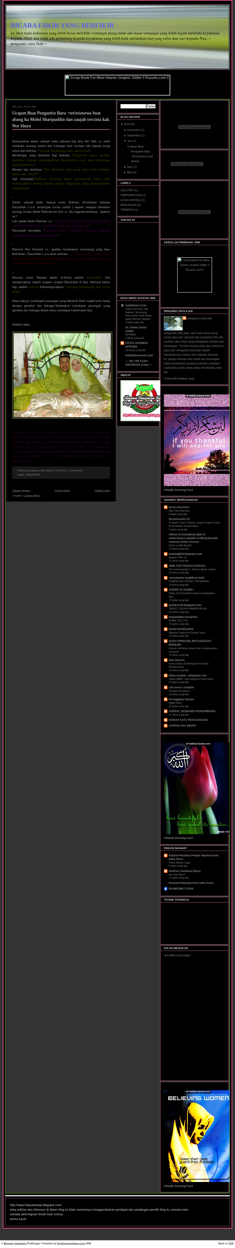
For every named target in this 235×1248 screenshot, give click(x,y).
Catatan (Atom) (31, 495)
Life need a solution (181, 687)
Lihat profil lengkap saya (179, 378)
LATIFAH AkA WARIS (182, 725)
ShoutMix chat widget (177, 955)
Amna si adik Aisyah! (180, 545)
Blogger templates (15, 1243)
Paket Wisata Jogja (179, 862)
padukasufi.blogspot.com (185, 605)
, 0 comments (75, 470)
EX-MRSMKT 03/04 (181, 888)
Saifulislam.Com (136, 305)
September (134, 135)
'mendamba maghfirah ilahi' (187, 577)
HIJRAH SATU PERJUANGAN (188, 720)
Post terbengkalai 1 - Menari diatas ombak (192, 569)
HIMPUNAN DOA (131, 195)
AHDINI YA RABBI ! (181, 589)
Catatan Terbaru (21, 490)
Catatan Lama (102, 490)
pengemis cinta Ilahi (199, 318)
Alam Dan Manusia (179, 510)
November (134, 130)
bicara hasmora (179, 507)
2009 (127, 124)
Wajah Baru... (176, 702)
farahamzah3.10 (179, 519)
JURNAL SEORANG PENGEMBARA (192, 711)
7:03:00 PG (60, 470)
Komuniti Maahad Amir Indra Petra (191, 883)
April (130, 167)
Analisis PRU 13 (178, 557)
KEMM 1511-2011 (178, 620)
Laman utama (62, 490)
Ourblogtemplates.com (71, 1243)
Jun (129, 141)
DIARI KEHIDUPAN (181, 629)
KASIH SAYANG (130, 200)
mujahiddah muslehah (183, 617)
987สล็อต (130, 334)
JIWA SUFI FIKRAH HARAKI (187, 565)
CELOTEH (127, 190)
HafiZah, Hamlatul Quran (185, 871)
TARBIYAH (127, 209)
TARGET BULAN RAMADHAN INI (188, 608)
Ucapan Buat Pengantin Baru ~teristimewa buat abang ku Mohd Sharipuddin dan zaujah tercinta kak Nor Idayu (60, 119)
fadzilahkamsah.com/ (139, 355)
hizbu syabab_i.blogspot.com (188, 675)
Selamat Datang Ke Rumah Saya (187, 632)
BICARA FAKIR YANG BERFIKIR (62, 25)
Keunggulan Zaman (181, 699)
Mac (130, 172)
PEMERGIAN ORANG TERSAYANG (189, 581)
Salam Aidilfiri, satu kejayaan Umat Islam (191, 679)
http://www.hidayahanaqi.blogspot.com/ (36, 1205)
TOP (231, 1243)
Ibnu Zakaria (177, 660)
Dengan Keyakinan (179, 690)
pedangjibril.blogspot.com (185, 554)
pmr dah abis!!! (177, 874)
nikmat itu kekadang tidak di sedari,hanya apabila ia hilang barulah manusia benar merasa (193, 538)
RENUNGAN (33, 474)
